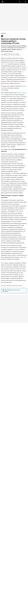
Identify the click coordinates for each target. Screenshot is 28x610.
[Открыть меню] (25, 1)
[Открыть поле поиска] (19, 1)
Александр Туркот (6, 149)
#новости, (3, 285)
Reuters (3, 64)
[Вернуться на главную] (2, 1)
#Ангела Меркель (18, 285)
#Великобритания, (10, 285)
